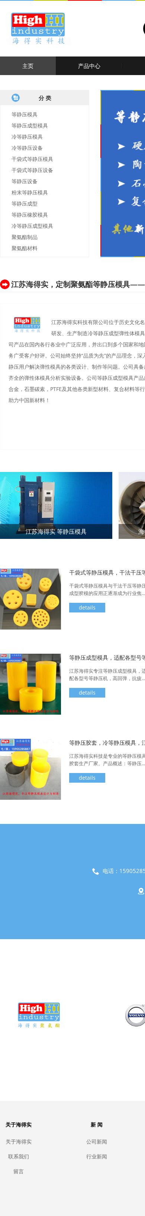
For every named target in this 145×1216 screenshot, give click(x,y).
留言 (18, 1171)
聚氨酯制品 (25, 236)
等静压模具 (25, 114)
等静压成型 (25, 203)
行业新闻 (96, 1156)
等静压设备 (25, 181)
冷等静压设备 (27, 147)
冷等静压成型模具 (32, 225)
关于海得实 (19, 1141)
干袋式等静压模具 (32, 158)
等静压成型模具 (30, 125)
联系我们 (18, 1156)
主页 (27, 65)
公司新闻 (96, 1141)
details (87, 607)
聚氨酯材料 (25, 248)
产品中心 (89, 65)
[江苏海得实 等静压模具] (56, 505)
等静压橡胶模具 (30, 214)
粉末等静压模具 (30, 192)
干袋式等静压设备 (32, 170)
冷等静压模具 (27, 136)
